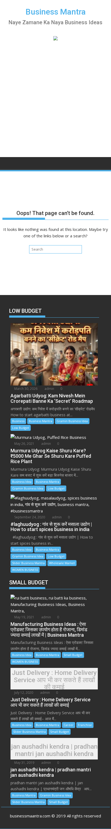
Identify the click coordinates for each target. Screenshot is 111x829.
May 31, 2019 (23, 762)
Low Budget (20, 428)
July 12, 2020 (23, 692)
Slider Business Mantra (28, 563)
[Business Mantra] (8, 162)
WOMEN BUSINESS (25, 570)
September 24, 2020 (29, 517)
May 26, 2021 (23, 443)
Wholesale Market (62, 563)
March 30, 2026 (25, 388)
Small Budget (73, 655)
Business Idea (22, 482)
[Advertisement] (55, 97)
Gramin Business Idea (72, 421)
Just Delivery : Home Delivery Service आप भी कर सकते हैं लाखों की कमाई (54, 680)
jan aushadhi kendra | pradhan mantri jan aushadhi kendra (54, 750)
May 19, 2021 (23, 617)
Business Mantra (56, 11)
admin (49, 388)
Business (18, 421)
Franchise (85, 725)
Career (69, 725)
